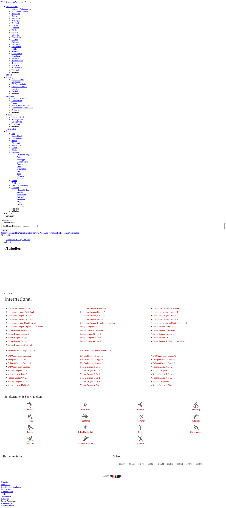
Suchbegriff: (8, 226)
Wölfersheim (17, 68)
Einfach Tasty (22, 162)
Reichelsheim (17, 61)
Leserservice (17, 122)
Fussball (15, 91)
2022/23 (161, 464)
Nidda (14, 49)
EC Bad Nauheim (19, 84)
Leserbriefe (16, 124)
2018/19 (199, 464)
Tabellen (15, 89)
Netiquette (21, 199)
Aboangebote (17, 119)
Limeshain (16, 44)
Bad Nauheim (17, 16)
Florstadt (15, 28)
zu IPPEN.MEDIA (62, 233)
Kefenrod (15, 42)
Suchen (5, 230)
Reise (19, 173)
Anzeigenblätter (25, 233)
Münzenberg (17, 46)
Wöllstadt (15, 70)
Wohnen (20, 176)
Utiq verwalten (7, 491)
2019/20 (190, 464)
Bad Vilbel (16, 18)
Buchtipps (21, 159)
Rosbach (15, 65)
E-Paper (41, 233)
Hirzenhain (16, 37)
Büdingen (16, 21)
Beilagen (15, 110)
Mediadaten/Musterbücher (22, 108)
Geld (19, 166)
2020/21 (180, 464)
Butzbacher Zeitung (20, 11)
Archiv (35, 233)
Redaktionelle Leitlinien (11, 487)
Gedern (15, 32)
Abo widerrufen (7, 506)
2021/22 (170, 464)
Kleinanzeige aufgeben (21, 105)
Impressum (21, 195)
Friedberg (15, 30)
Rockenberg (17, 63)
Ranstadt (15, 58)
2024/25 (142, 464)
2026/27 (122, 464)
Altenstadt (16, 14)
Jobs (3, 233)
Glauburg (15, 35)
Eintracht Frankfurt (19, 86)
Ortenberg (16, 56)
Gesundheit (21, 169)
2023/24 (151, 464)
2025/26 (132, 464)
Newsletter (21, 204)
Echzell (15, 25)
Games (19, 164)
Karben (15, 39)
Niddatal (15, 51)
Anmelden (14, 233)
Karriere (20, 171)
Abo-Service (49, 233)
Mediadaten (6, 496)
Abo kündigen (7, 503)
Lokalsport (16, 82)
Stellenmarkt (17, 101)
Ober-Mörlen (17, 54)
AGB (19, 202)
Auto (19, 157)
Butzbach (15, 23)
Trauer (14, 103)
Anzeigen (5, 499)
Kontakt (20, 192)
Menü (3, 220)
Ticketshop (74, 233)
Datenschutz (22, 197)
